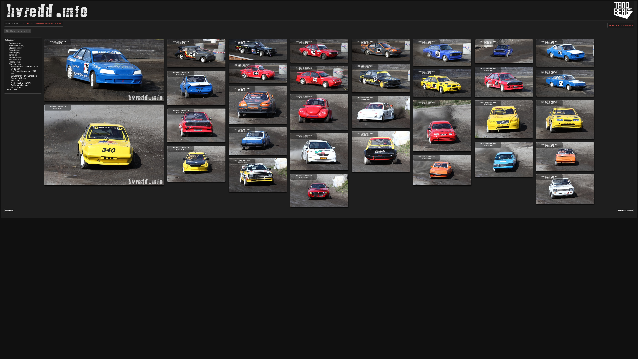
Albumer (9, 40)
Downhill (13, 50)
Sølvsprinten (16, 80)
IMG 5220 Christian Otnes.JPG (504, 82)
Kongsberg (14, 57)
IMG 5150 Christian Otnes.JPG (319, 190)
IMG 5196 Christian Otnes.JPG (258, 105)
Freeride (13, 62)
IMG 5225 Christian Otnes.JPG (258, 73)
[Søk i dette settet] (609, 25)
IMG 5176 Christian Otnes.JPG (381, 151)
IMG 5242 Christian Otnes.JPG (104, 70)
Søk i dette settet (20, 31)
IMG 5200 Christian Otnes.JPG (196, 88)
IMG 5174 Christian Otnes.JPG (319, 151)
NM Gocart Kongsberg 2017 (23, 71)
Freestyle (13, 60)
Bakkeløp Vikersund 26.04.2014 (49, 24)
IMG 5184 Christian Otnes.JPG (104, 145)
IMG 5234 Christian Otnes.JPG (442, 52)
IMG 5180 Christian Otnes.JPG (196, 125)
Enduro (12, 43)
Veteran (12, 53)
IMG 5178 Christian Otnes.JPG (258, 141)
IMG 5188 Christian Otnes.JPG (565, 119)
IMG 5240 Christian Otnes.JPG (196, 53)
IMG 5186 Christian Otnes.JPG (442, 125)
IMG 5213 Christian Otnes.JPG (565, 83)
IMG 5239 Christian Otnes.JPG (258, 49)
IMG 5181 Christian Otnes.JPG (504, 119)
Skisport (12, 48)
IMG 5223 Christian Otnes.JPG (381, 78)
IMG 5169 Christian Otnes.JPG (565, 156)
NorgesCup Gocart (19, 83)
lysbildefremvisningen (622, 25)
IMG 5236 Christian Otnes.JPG (381, 50)
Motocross (13, 46)
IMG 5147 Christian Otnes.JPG (565, 189)
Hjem (22, 24)
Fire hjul (30, 24)
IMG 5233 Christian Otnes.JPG (504, 51)
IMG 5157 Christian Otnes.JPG (258, 175)
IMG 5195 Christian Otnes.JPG (319, 112)
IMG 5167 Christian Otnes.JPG (196, 164)
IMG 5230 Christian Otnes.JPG (565, 53)
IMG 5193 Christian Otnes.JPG (381, 112)
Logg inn (9, 210)
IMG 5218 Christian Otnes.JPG (442, 83)
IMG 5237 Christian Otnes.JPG (319, 51)
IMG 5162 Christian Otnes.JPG (442, 170)
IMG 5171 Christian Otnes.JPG (504, 159)
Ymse (11, 55)
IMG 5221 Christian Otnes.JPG (319, 78)
